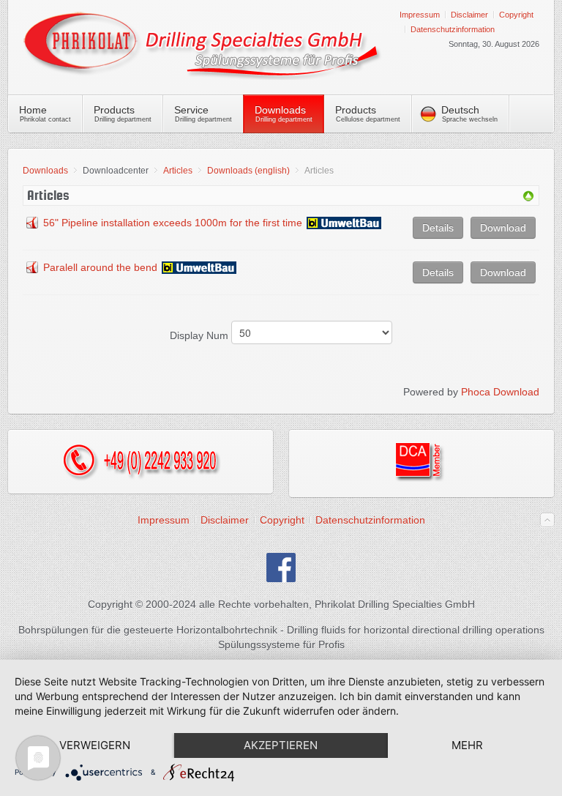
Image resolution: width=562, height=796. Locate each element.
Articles (177, 170)
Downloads (45, 170)
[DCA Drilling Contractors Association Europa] (422, 479)
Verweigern (94, 745)
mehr (467, 745)
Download (503, 228)
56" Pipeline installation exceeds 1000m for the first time (172, 222)
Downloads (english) (248, 170)
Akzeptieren (281, 745)
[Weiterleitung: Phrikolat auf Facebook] (281, 578)
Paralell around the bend (100, 267)
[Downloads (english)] (528, 198)
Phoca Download (500, 392)
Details (438, 228)
